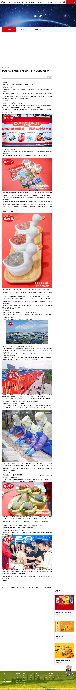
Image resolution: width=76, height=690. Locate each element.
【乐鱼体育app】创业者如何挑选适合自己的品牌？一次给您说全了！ (46, 587)
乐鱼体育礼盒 (24, 682)
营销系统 (17, 680)
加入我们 (72, 679)
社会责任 (41, 2)
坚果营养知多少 (31, 2)
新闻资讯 (9, 29)
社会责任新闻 (51, 675)
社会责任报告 (51, 677)
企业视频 (23, 29)
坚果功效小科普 (38, 677)
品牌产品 (18, 2)
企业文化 (17, 677)
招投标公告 (38, 29)
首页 (10, 2)
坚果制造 (30, 677)
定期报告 (57, 677)
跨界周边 (24, 684)
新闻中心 (37, 2)
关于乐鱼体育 (18, 675)
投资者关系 (47, 2)
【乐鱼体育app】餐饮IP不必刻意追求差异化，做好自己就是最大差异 (21, 587)
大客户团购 (72, 677)
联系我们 (60, 2)
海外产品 (24, 685)
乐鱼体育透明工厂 (53, 2)
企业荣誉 (17, 679)
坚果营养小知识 (38, 675)
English (69, 2)
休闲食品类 (24, 679)
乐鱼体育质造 (24, 2)
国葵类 (23, 675)
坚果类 (23, 677)
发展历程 (17, 682)
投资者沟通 (58, 675)
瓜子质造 (30, 675)
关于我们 (14, 2)
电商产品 (24, 680)
